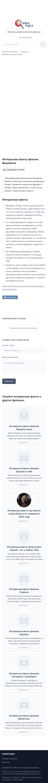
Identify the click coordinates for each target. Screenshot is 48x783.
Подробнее (23, 442)
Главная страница (9, 52)
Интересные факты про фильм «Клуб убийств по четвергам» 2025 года (24, 513)
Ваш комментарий (10, 357)
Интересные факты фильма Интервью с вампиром (24, 675)
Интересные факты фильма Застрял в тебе (24, 470)
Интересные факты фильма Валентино (24, 717)
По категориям (25, 37)
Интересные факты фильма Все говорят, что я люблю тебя (24, 549)
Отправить (9, 381)
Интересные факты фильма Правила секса (24, 428)
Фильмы (24, 52)
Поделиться (11, 297)
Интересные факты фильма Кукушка (24, 633)
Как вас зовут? (8, 345)
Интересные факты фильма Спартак (24, 591)
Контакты (6, 762)
